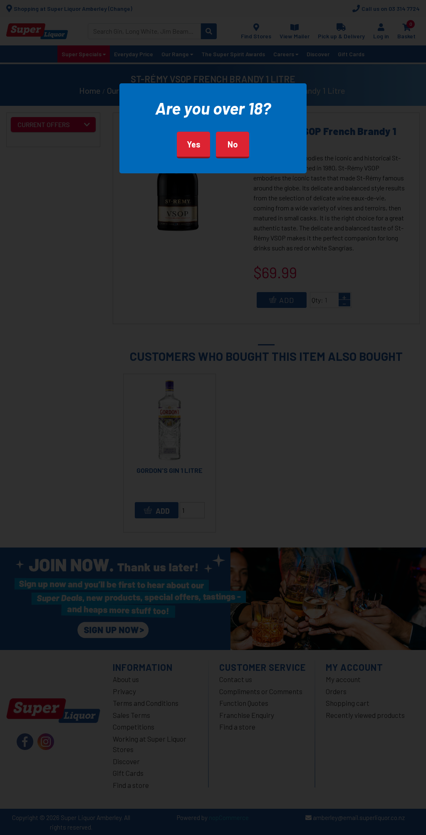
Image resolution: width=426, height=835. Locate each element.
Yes (194, 144)
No (233, 144)
